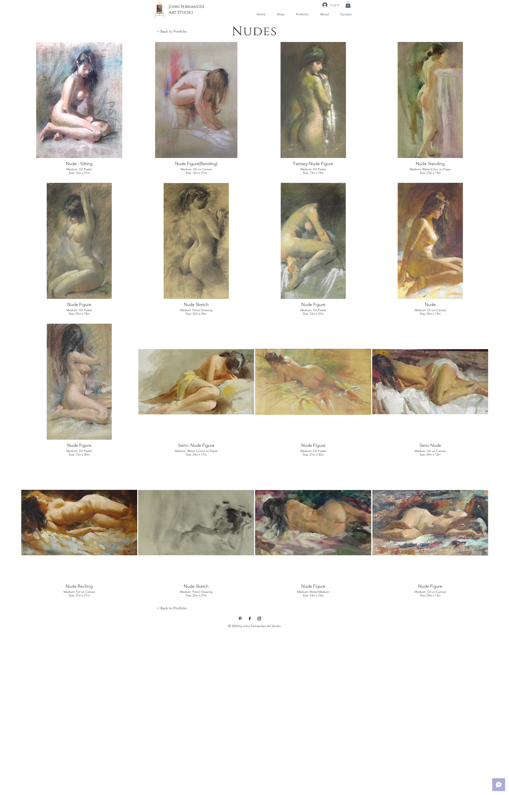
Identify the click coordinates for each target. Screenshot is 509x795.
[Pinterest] (240, 618)
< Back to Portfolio (172, 31)
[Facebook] (249, 618)
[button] (348, 4)
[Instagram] (259, 618)
